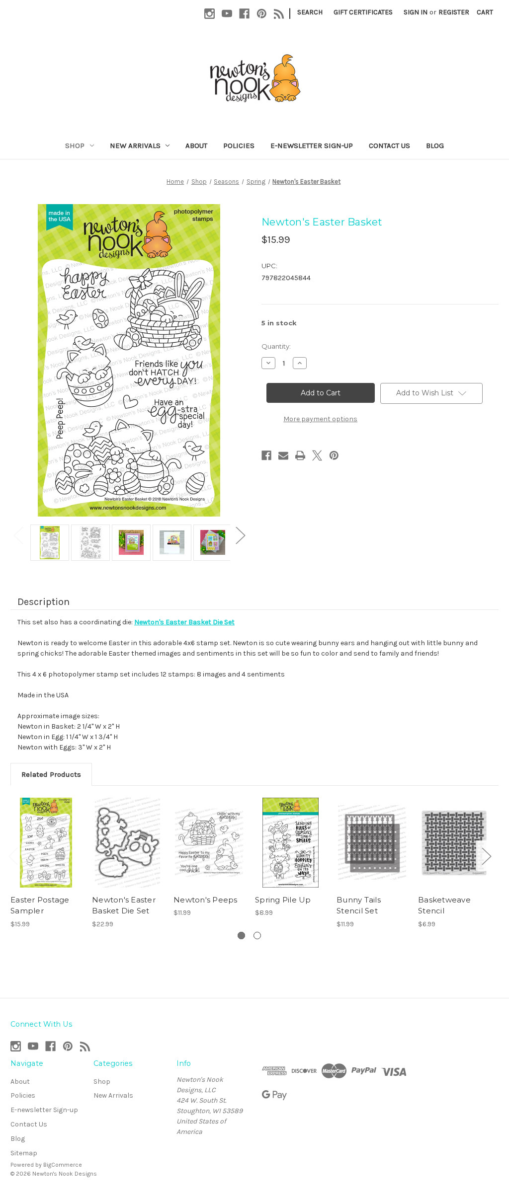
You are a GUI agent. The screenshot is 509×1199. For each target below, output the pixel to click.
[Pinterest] (261, 13)
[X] (317, 455)
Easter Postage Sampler (40, 905)
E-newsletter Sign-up (311, 145)
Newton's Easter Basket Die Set (124, 905)
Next (240, 535)
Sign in (415, 12)
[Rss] (279, 13)
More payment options (320, 419)
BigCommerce (62, 1164)
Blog (435, 145)
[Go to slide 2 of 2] (257, 935)
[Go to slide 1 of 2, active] (241, 935)
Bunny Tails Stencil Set (359, 905)
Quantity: (276, 346)
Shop (75, 145)
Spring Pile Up (283, 899)
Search (310, 12)
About (196, 145)
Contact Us (389, 145)
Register (453, 12)
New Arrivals (135, 145)
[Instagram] (209, 13)
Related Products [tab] (51, 774)
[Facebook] (244, 13)
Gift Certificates (363, 12)
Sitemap (23, 1153)
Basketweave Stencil (444, 905)
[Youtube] (227, 13)
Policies (238, 145)
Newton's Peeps (205, 899)
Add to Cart (46, 842)
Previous (18, 535)
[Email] (283, 455)
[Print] (300, 455)
